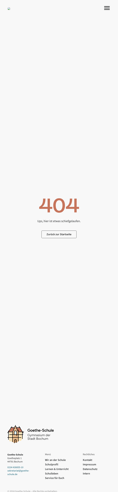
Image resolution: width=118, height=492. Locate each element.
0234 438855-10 (15, 467)
